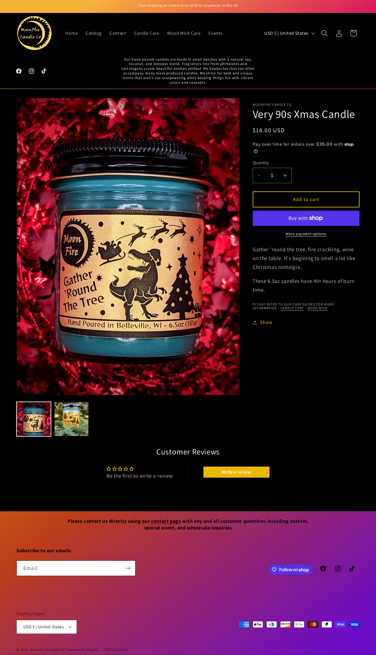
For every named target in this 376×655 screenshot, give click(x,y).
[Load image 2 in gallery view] (71, 419)
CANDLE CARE (292, 308)
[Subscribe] (128, 568)
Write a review (236, 472)
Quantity (261, 162)
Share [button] (266, 322)
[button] (324, 33)
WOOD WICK (317, 308)
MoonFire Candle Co (47, 649)
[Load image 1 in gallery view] (34, 419)
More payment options (306, 233)
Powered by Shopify (82, 649)
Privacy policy (117, 649)
